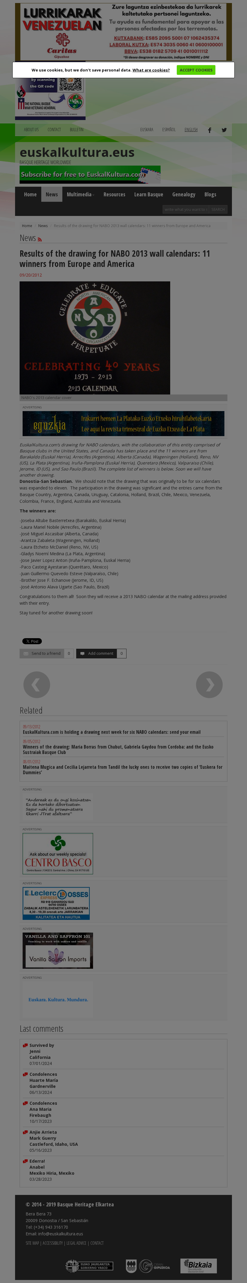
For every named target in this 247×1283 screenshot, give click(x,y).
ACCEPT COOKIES (196, 70)
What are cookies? (151, 70)
